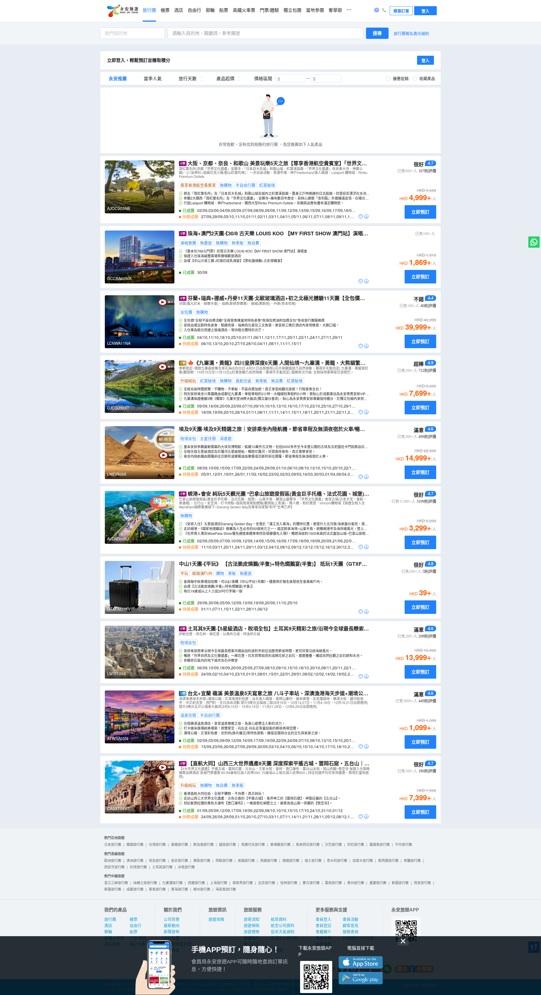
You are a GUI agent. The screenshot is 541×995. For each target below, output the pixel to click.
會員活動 (350, 919)
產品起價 (225, 78)
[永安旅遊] (122, 11)
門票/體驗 (269, 10)
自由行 (194, 10)
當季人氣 (153, 78)
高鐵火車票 (244, 10)
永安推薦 (118, 78)
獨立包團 (292, 10)
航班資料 (279, 919)
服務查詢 (350, 931)
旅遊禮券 (252, 931)
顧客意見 (350, 925)
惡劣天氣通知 (282, 931)
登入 (425, 11)
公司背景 (171, 919)
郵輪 (210, 10)
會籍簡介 (323, 931)
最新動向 (171, 925)
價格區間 (263, 78)
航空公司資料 (282, 925)
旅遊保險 (252, 925)
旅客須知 (252, 919)
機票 (165, 10)
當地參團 (315, 10)
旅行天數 (188, 78)
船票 (223, 10)
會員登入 (323, 919)
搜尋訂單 (401, 11)
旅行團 (149, 10)
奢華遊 (335, 10)
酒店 (178, 10)
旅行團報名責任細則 (411, 33)
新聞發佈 (171, 931)
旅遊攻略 (216, 919)
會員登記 (323, 925)
